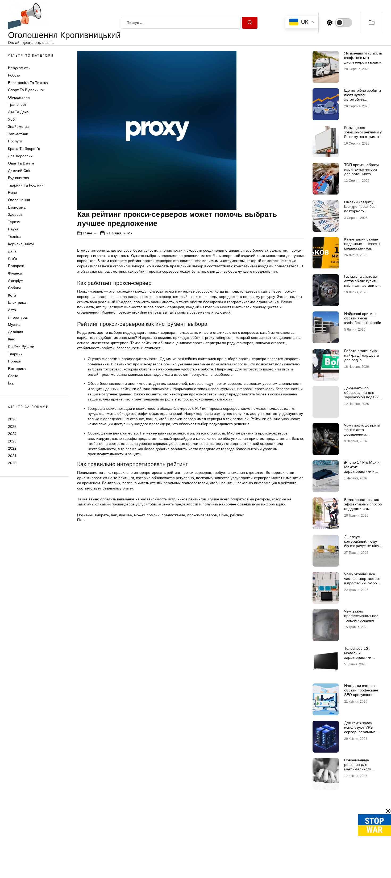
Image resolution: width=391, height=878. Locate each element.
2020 (12, 463)
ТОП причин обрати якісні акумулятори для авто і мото (361, 169)
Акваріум (15, 280)
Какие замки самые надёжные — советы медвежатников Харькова (362, 246)
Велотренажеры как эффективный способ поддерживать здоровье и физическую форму (363, 508)
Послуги (15, 141)
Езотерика (17, 368)
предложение (173, 515)
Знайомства (18, 126)
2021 (12, 456)
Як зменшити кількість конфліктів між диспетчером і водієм (363, 57)
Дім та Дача (18, 112)
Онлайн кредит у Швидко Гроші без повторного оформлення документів (359, 211)
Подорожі (16, 266)
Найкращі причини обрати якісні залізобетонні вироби (362, 318)
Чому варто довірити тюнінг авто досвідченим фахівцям (362, 432)
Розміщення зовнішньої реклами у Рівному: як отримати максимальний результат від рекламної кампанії (363, 138)
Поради (14, 361)
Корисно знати (21, 244)
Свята (13, 376)
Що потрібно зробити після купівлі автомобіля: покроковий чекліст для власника (362, 99)
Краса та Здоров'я (24, 148)
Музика (14, 324)
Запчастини (18, 134)
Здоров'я (15, 214)
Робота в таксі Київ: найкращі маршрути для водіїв (361, 355)
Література (17, 317)
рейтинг (237, 515)
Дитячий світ (19, 170)
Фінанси (15, 273)
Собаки (14, 288)
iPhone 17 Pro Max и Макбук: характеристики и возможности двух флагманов (362, 471)
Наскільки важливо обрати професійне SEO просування (361, 690)
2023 (12, 441)
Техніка (14, 236)
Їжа (11, 383)
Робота (14, 75)
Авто (12, 310)
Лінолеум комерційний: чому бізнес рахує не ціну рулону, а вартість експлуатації (361, 546)
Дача (12, 251)
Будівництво (18, 178)
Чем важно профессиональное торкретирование (361, 615)
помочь (153, 515)
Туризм (14, 222)
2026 (12, 419)
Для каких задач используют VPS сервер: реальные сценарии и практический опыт (360, 732)
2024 (12, 434)
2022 (12, 448)
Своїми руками (21, 346)
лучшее (125, 515)
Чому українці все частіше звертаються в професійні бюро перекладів (362, 580)
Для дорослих (20, 156)
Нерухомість (19, 68)
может (139, 515)
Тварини (15, 354)
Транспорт (17, 104)
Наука (13, 229)
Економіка (17, 207)
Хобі (11, 119)
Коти (12, 295)
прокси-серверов (202, 515)
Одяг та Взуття (21, 163)
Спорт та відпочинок (26, 90)
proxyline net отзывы (149, 312)
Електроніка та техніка (28, 83)
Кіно (11, 339)
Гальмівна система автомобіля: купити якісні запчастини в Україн (360, 283)
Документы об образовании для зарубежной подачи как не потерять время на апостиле (361, 397)
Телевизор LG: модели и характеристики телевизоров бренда (362, 655)
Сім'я (12, 258)
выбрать (101, 515)
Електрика (17, 302)
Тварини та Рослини (26, 185)
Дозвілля (15, 332)
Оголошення (19, 200)
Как (114, 515)
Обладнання (19, 97)
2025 (12, 426)
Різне (12, 192)
